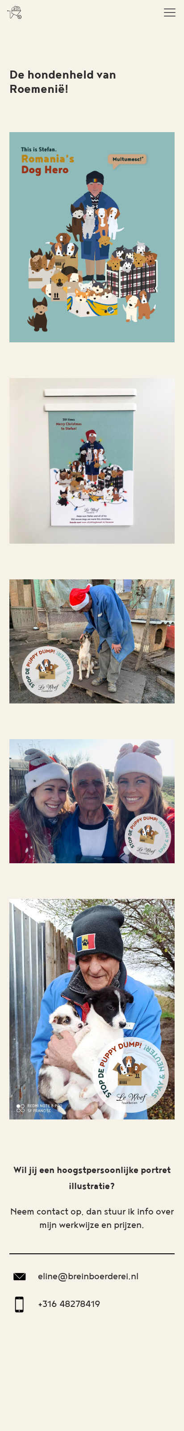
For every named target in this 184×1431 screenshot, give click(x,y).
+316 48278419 (69, 1304)
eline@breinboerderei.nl (88, 1276)
